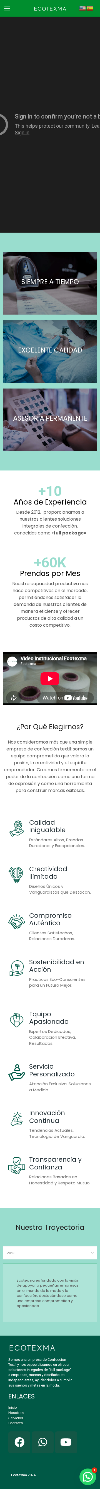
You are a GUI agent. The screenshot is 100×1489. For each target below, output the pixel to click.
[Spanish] (90, 8)
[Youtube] (66, 1442)
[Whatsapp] (43, 1442)
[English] (82, 8)
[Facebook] (19, 1442)
